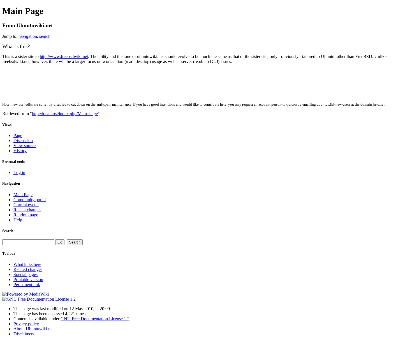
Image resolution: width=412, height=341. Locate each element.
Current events (26, 204)
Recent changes (27, 209)
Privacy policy (26, 323)
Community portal (29, 199)
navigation (27, 36)
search (44, 36)
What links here (27, 264)
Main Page (23, 194)
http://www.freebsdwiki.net (64, 56)
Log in (19, 172)
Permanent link (26, 284)
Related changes (27, 269)
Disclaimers (23, 333)
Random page (25, 214)
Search (7, 231)
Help (17, 219)
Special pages (25, 274)
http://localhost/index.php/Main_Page (65, 113)
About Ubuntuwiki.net (33, 328)
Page (17, 135)
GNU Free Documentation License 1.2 (95, 318)
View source (24, 145)
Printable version (28, 279)
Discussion (23, 140)
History (20, 150)
